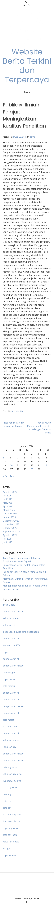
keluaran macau (11, 841)
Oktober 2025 (10, 527)
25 (45, 465)
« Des (5, 476)
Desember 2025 (11, 520)
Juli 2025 (7, 538)
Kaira (33, 898)
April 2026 (8, 506)
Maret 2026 (9, 509)
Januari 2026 (9, 517)
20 (11, 465)
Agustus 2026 (10, 492)
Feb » (13, 476)
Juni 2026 (7, 499)
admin (32, 137)
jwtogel (6, 848)
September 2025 (11, 531)
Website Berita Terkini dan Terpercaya (27, 65)
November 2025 (11, 524)
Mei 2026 (7, 502)
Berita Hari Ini (17, 411)
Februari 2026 (10, 513)
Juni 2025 (7, 542)
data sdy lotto (10, 834)
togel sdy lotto (10, 828)
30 (32, 469)
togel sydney (9, 855)
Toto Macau (9, 604)
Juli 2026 (7, 495)
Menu (27, 92)
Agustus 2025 (10, 535)
